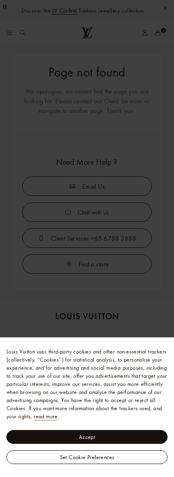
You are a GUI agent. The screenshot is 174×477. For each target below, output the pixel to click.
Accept (87, 437)
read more (46, 416)
